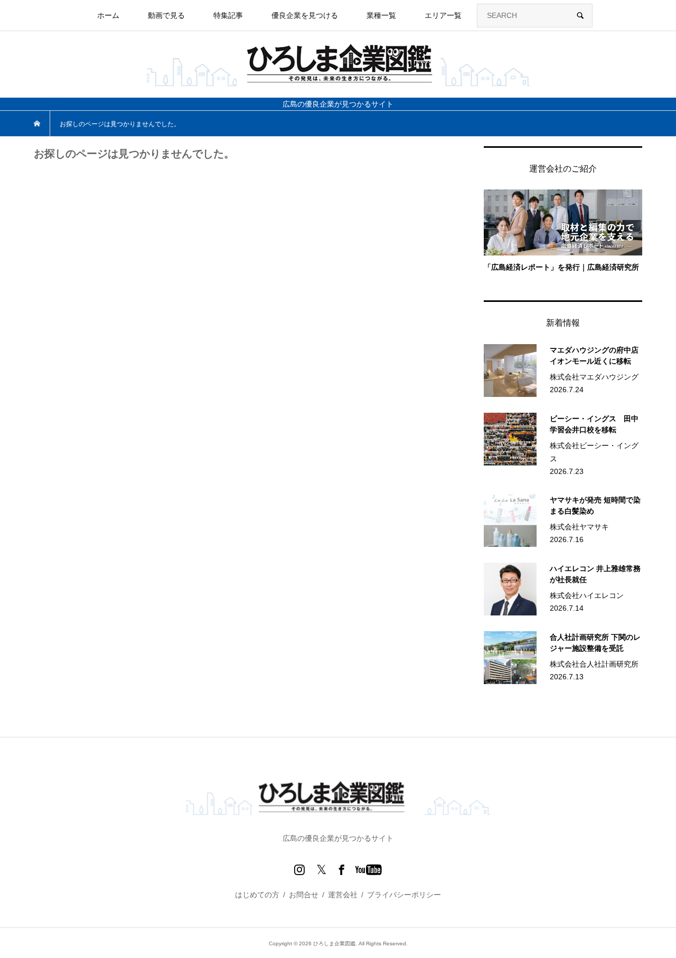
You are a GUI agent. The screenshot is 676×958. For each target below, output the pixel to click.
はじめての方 (257, 894)
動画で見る (166, 15)
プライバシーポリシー (404, 894)
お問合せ (303, 894)
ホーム (108, 15)
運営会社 (343, 894)
